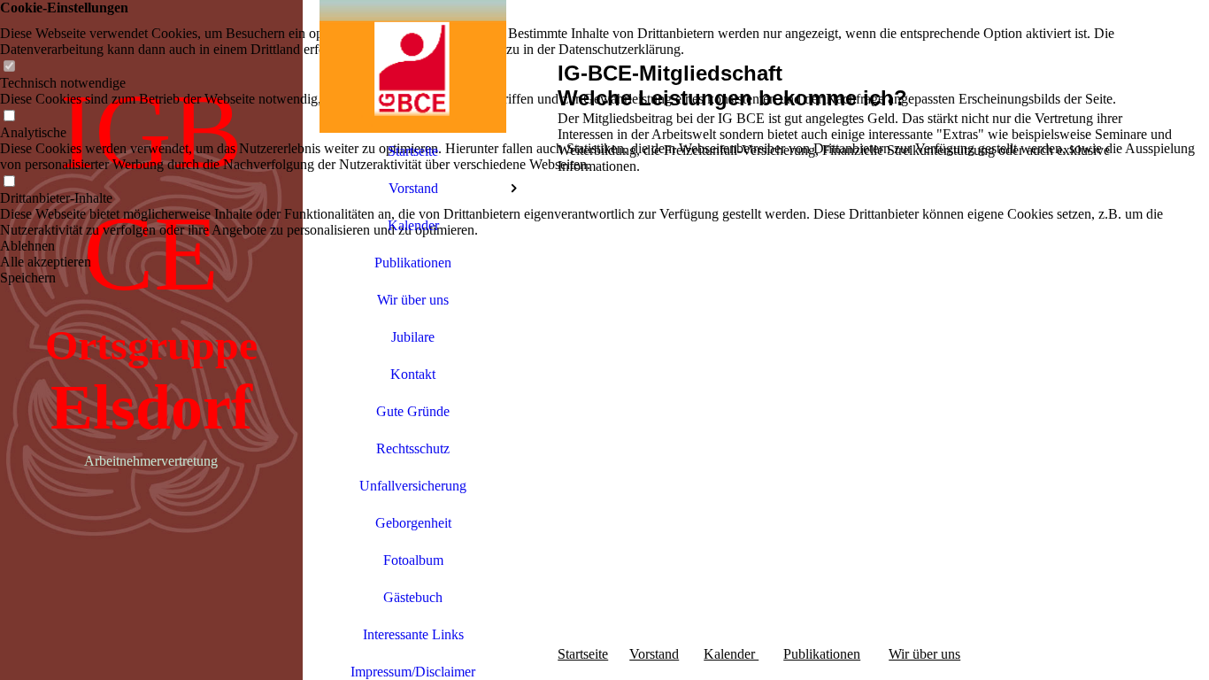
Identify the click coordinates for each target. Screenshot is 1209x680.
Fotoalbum (413, 560)
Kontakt (412, 374)
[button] (604, 246)
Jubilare (413, 336)
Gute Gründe (413, 411)
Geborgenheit (413, 522)
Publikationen (412, 262)
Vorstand (413, 188)
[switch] (9, 66)
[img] (413, 66)
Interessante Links (413, 634)
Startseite (413, 150)
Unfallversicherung (412, 485)
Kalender (413, 225)
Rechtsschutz (413, 448)
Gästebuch (413, 597)
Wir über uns (413, 299)
